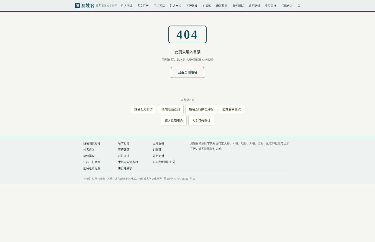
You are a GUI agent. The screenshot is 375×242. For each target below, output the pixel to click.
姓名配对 (254, 5)
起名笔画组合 (174, 120)
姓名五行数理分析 (201, 109)
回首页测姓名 (187, 72)
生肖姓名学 (125, 168)
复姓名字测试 (231, 109)
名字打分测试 (201, 120)
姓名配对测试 (143, 109)
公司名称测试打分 (164, 162)
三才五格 (159, 5)
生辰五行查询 (91, 162)
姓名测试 (126, 5)
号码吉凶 (287, 5)
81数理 (206, 5)
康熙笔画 (221, 5)
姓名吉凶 (175, 5)
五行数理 (191, 5)
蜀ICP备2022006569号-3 (179, 178)
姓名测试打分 (91, 143)
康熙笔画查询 (171, 109)
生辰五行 (270, 5)
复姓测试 (238, 5)
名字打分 (143, 5)
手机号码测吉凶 (128, 162)
